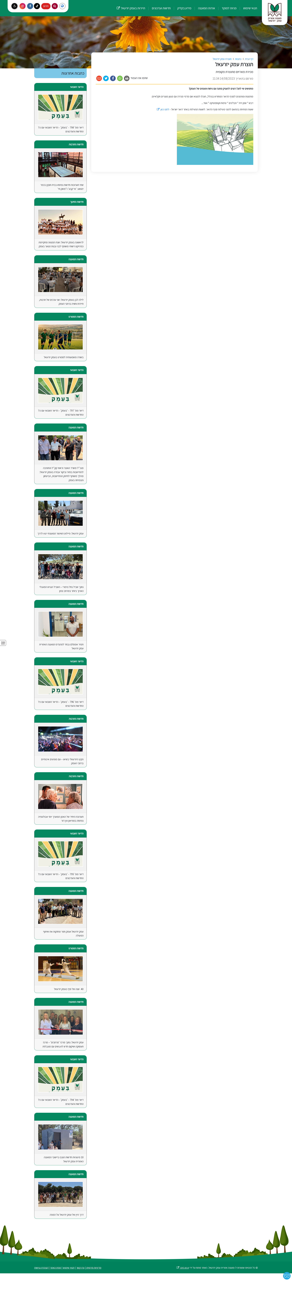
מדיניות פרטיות (93, 1267)
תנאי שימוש (250, 8)
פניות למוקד (228, 8)
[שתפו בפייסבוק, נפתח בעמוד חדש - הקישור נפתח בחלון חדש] (113, 78)
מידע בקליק (184, 8)
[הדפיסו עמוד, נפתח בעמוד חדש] (127, 78)
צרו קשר (80, 1267)
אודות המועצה (206, 8)
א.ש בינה (182, 1267)
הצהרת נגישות (41, 1267)
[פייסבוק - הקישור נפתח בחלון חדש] (30, 6)
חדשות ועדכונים (161, 8)
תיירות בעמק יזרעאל (130, 5)
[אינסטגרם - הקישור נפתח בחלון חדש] (22, 6)
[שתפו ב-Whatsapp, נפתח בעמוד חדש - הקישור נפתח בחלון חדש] (120, 78)
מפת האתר (55, 1267)
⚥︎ (3, 643)
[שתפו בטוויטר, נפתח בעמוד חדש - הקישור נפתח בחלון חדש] (106, 78)
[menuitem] (247, 8)
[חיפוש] (55, 6)
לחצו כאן (162, 109)
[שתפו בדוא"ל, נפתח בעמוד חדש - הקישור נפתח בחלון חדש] (99, 78)
